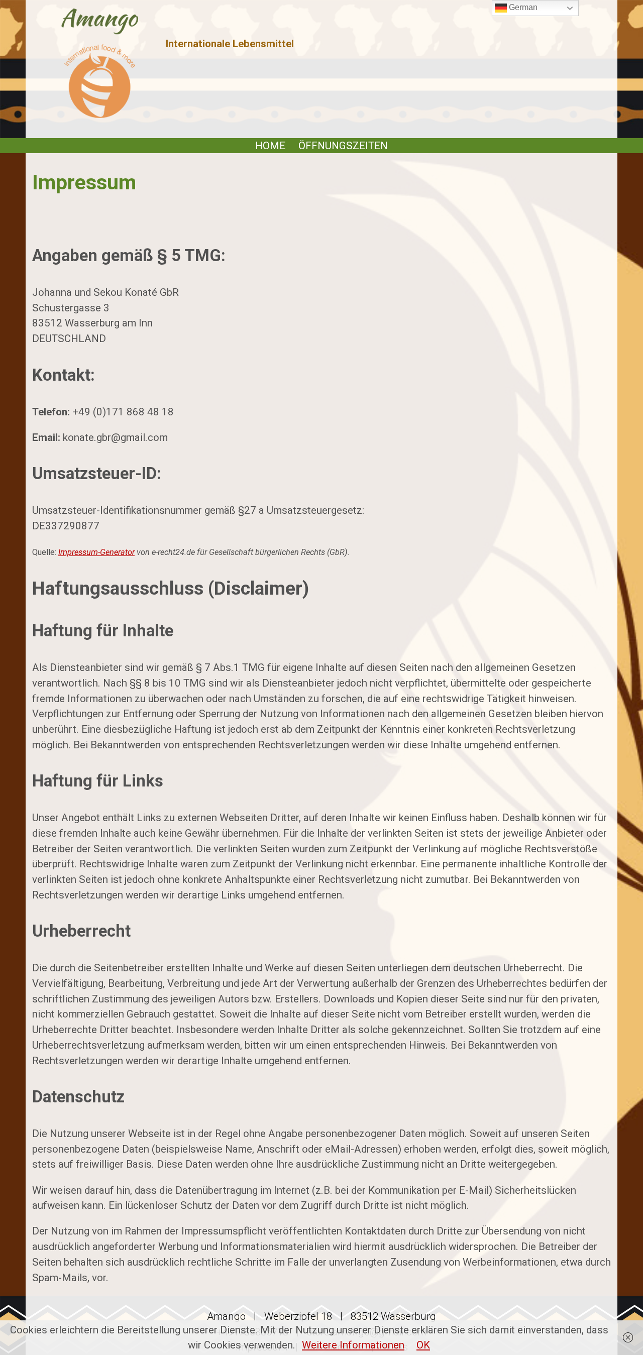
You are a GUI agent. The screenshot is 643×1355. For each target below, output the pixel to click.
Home (270, 146)
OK (423, 1345)
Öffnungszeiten (343, 146)
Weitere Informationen (353, 1345)
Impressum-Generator (96, 552)
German (522, 7)
